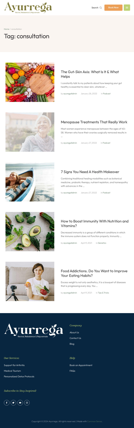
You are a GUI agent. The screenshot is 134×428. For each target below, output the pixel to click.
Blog (72, 343)
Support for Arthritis (14, 365)
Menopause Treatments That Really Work (94, 122)
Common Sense (94, 421)
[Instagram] (27, 402)
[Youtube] (20, 402)
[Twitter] (13, 402)
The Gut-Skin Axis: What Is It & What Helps (90, 74)
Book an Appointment (81, 365)
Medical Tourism (12, 370)
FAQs (72, 370)
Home (6, 29)
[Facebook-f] (6, 402)
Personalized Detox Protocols (19, 376)
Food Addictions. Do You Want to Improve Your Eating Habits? (94, 273)
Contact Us (75, 338)
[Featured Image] (29, 82)
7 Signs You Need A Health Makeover (90, 171)
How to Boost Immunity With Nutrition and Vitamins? (95, 223)
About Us (74, 332)
